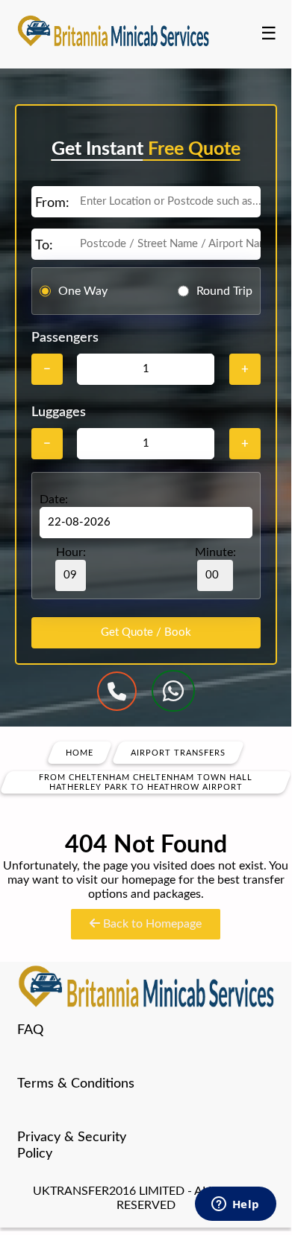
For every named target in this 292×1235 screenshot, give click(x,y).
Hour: (71, 552)
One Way (83, 291)
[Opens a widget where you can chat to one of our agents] (235, 1205)
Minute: (215, 552)
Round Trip (224, 291)
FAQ (30, 1030)
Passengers (65, 338)
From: (52, 203)
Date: (54, 499)
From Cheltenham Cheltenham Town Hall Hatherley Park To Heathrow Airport (145, 782)
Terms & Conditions (75, 1084)
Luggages (58, 412)
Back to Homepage (151, 924)
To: (44, 245)
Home (79, 753)
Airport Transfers (178, 753)
